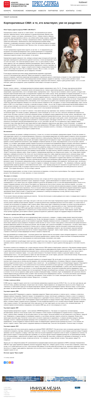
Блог (62, 11)
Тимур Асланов (10, 17)
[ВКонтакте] (5, 362)
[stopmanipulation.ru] (65, 378)
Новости (42, 11)
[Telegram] (7, 362)
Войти (72, 5)
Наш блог (7, 393)
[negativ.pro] (23, 378)
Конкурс (7, 11)
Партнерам (53, 11)
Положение (18, 11)
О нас (78, 11)
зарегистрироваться (82, 5)
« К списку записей (9, 357)
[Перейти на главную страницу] (16, 4)
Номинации (31, 11)
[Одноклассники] (10, 362)
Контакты (70, 11)
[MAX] (12, 362)
